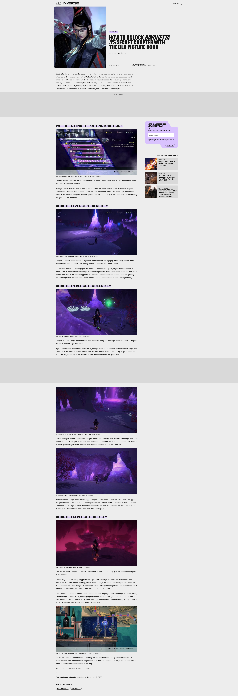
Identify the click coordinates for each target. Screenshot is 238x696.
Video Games (61, 688)
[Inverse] (70, 3)
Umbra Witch (90, 77)
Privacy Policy (164, 141)
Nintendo (74, 688)
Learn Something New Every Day (157, 125)
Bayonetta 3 (61, 74)
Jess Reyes (115, 65)
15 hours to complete (103, 80)
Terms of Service (153, 141)
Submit (169, 145)
